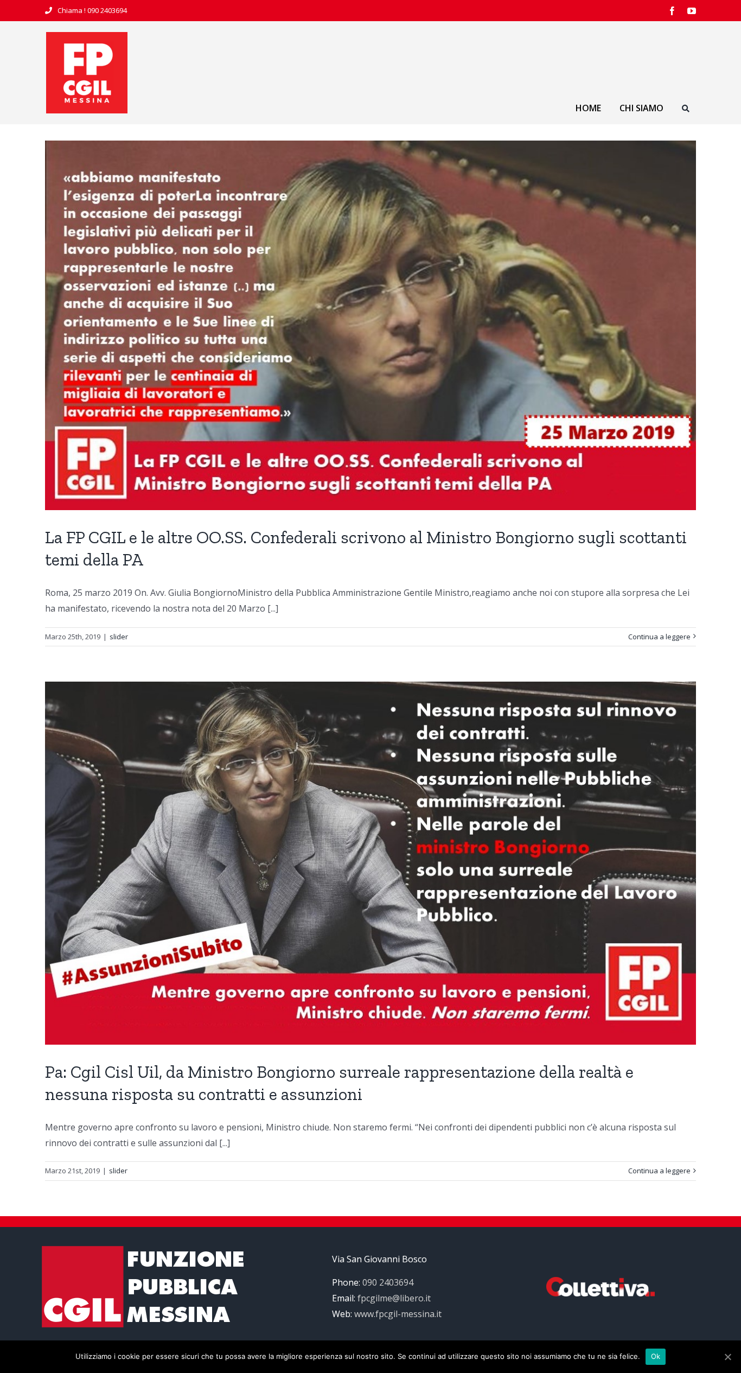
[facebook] (672, 11)
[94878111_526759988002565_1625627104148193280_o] (86, 36)
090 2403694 (107, 10)
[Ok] (727, 1356)
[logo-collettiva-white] (600, 1281)
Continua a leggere (659, 636)
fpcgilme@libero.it (394, 1298)
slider (119, 636)
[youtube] (691, 11)
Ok (656, 1356)
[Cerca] (685, 110)
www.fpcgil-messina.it (398, 1314)
